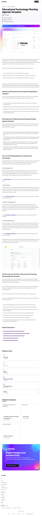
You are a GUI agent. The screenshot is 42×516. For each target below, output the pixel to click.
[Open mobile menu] (40, 2)
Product (2, 494)
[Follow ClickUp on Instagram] (5, 505)
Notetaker (3, 485)
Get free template (21, 26)
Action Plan (26, 416)
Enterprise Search (4, 487)
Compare (3, 497)
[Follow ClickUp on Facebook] (3, 505)
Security (13, 513)
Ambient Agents (4, 484)
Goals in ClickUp (7, 179)
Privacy (18, 513)
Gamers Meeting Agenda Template (10, 340)
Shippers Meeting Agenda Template (10, 338)
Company (3, 499)
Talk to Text (3, 489)
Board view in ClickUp (10, 196)
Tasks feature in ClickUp (10, 233)
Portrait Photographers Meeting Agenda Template (13, 331)
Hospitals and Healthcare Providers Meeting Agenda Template (16, 333)
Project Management (11, 6)
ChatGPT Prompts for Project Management (11, 417)
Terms (23, 513)
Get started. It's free (11, 465)
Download (3, 492)
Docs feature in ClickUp (10, 215)
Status (9, 513)
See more (4, 401)
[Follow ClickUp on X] (7, 505)
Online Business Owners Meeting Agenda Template (14, 335)
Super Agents (3, 482)
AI (1, 478)
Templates (4, 6)
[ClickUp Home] (4, 1)
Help (2, 502)
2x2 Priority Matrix (8, 436)
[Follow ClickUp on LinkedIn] (1, 505)
